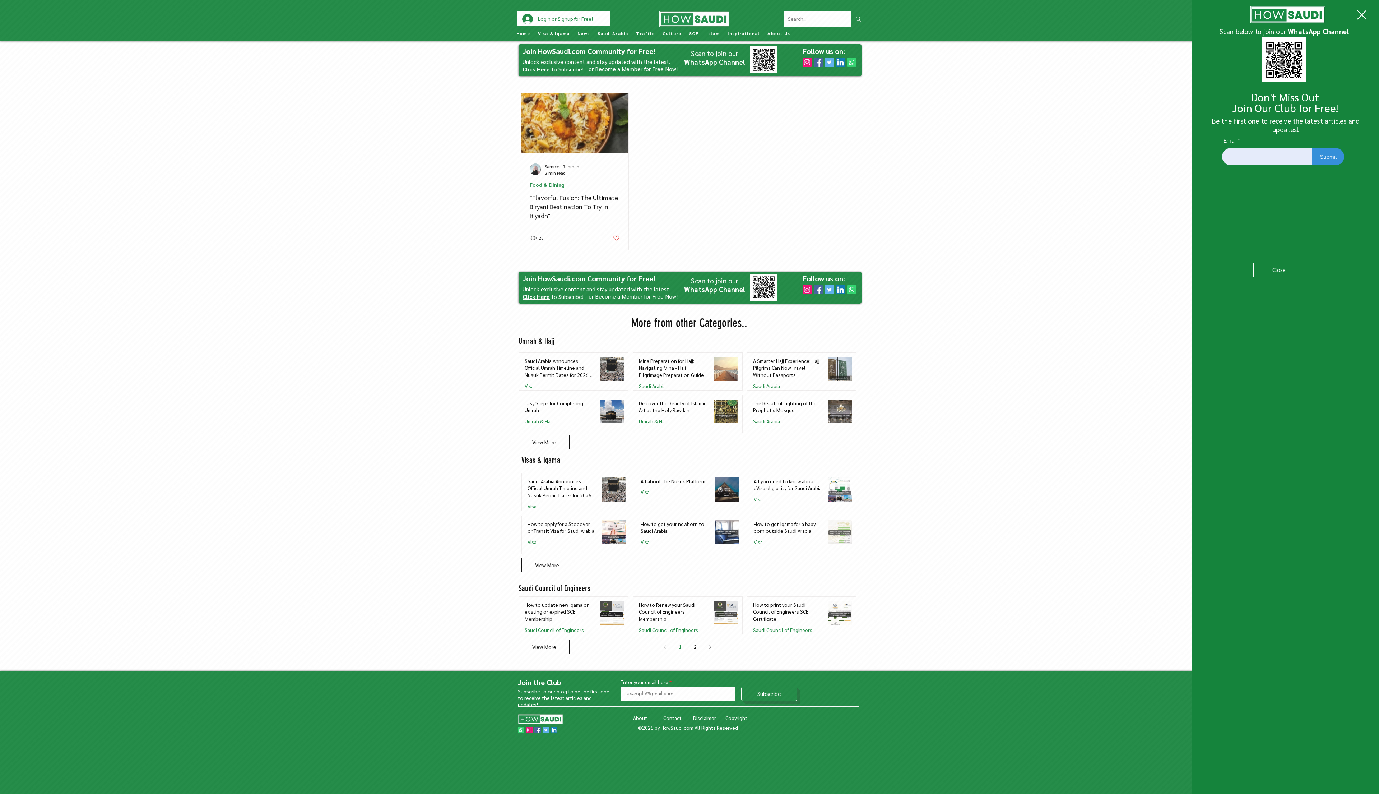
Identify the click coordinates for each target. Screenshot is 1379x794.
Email (1230, 140)
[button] (1361, 14)
